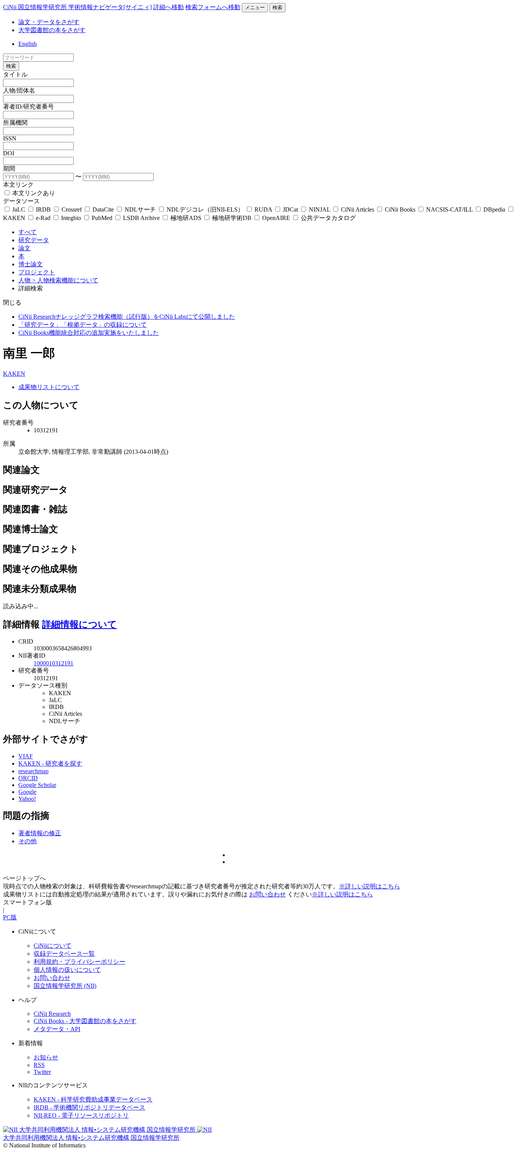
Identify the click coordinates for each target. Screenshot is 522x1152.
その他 (27, 841)
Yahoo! (27, 798)
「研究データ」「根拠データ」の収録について (82, 324)
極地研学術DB (232, 218)
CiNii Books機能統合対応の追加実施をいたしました (88, 332)
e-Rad (43, 218)
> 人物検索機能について (65, 280)
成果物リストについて (48, 387)
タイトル (15, 74)
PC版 (10, 917)
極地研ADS (186, 218)
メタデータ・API (57, 1029)
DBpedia (494, 209)
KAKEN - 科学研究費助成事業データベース (93, 1099)
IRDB (43, 209)
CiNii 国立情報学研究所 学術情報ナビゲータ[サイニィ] (77, 7)
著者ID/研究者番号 (28, 106)
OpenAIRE (276, 218)
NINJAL (319, 209)
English (27, 44)
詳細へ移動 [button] (168, 7)
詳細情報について (79, 624)
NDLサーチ (140, 209)
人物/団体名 (19, 90)
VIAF (25, 756)
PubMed (102, 218)
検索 (277, 7)
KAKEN (14, 373)
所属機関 (15, 122)
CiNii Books (400, 209)
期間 (9, 168)
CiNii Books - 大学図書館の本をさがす (85, 1021)
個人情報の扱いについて (67, 969)
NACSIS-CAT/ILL (449, 209)
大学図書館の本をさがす (52, 30)
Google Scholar (37, 785)
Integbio (71, 218)
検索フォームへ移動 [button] (212, 7)
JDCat (290, 209)
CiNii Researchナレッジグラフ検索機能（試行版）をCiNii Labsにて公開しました (126, 316)
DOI (8, 153)
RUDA (263, 209)
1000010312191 (53, 663)
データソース (21, 201)
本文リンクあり (33, 193)
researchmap (33, 771)
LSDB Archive (141, 218)
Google (27, 792)
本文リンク (18, 184)
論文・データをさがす (48, 22)
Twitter (42, 1072)
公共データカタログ (327, 218)
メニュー (255, 7)
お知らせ (46, 1057)
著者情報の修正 (39, 833)
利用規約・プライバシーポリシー (79, 961)
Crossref (71, 209)
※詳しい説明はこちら (369, 886)
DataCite (103, 209)
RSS (39, 1065)
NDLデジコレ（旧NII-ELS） (205, 209)
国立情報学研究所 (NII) (65, 986)
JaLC (19, 209)
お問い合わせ (267, 894)
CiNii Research (52, 1013)
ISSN (9, 138)
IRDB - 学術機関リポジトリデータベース (89, 1107)
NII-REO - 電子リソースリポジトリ (81, 1115)
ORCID (28, 778)
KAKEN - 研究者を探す (50, 763)
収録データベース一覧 (64, 953)
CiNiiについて (52, 945)
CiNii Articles (357, 209)
